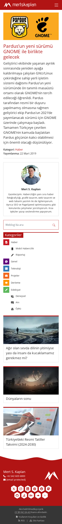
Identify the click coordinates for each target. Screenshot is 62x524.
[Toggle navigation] (55, 5)
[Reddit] (41, 488)
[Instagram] (21, 488)
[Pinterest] (35, 488)
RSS (23, 520)
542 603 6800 (15, 476)
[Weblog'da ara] (54, 225)
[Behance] (31, 495)
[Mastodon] (48, 488)
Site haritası (38, 520)
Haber (19, 149)
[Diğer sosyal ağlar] (45, 495)
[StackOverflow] (24, 495)
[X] (14, 488)
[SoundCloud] (38, 495)
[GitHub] (17, 495)
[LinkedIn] (28, 488)
